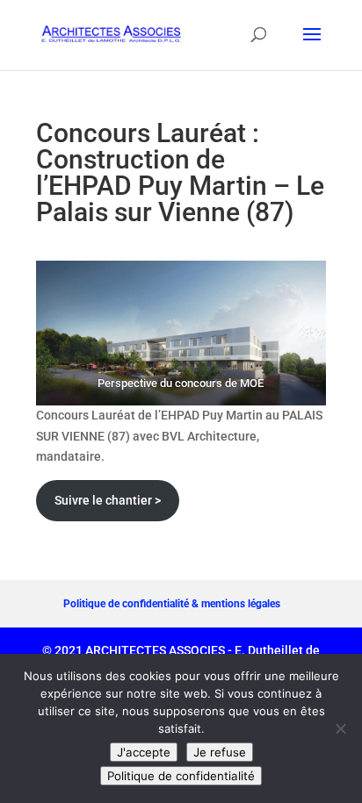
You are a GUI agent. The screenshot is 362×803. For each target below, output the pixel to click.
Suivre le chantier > (107, 500)
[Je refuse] (340, 728)
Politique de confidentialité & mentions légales (171, 604)
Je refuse (219, 752)
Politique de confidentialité (181, 776)
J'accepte (143, 752)
